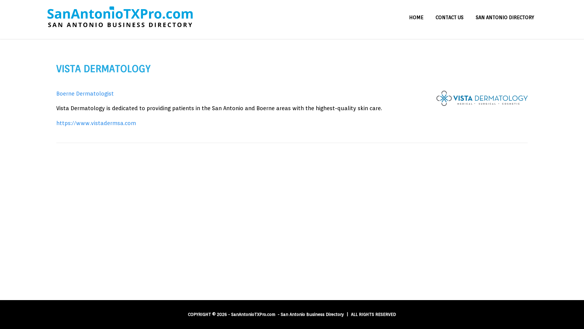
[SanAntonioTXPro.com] (120, 36)
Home (416, 17)
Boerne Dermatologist (85, 93)
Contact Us (450, 17)
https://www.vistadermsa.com (96, 123)
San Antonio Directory (505, 17)
